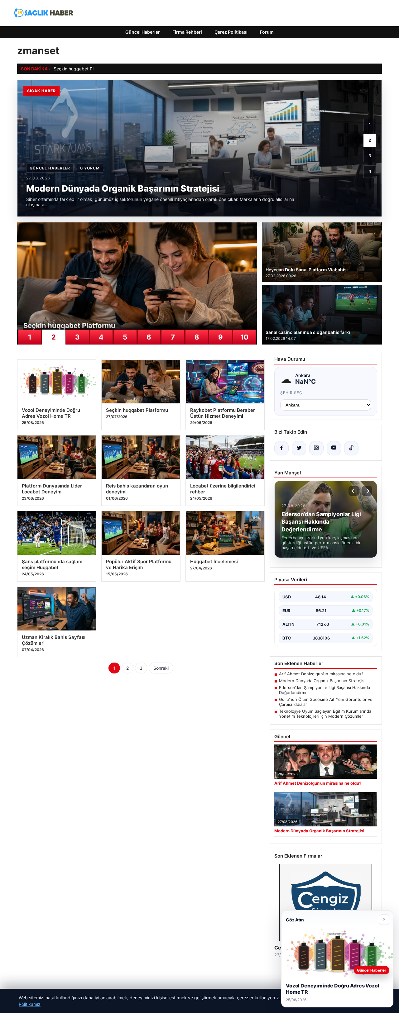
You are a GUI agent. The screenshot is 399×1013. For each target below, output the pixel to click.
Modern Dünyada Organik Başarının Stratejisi (322, 680)
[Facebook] (281, 448)
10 (244, 337)
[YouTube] (334, 448)
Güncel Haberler (142, 32)
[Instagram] (316, 448)
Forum (267, 32)
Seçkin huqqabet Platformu (81, 68)
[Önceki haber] (354, 491)
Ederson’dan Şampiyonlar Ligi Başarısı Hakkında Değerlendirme (324, 690)
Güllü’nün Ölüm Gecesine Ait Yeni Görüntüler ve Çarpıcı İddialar (326, 702)
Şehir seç (291, 392)
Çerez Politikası (231, 32)
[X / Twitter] (299, 448)
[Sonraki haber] (367, 491)
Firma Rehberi (187, 32)
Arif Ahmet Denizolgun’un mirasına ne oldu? (321, 673)
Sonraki (161, 668)
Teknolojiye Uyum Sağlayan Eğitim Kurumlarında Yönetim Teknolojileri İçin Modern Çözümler (325, 714)
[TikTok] (351, 448)
